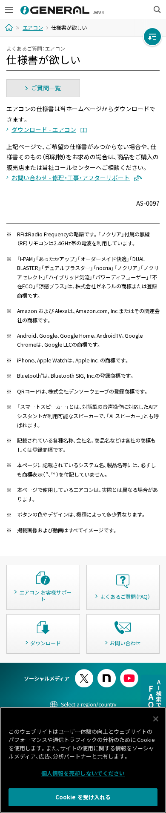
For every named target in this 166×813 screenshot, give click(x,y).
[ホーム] (10, 27)
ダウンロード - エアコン (43, 129)
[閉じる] (155, 719)
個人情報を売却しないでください (83, 773)
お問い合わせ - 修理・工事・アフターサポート (70, 177)
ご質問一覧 (46, 87)
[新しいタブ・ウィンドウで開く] (84, 672)
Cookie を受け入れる (83, 797)
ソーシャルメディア (46, 678)
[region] (83, 760)
